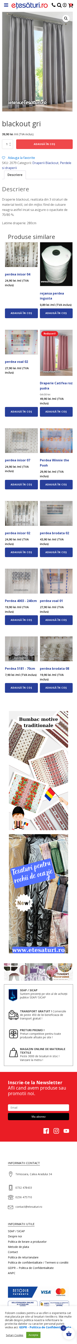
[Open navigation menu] (6, 5)
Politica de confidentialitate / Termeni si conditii (38, 1262)
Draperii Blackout (45, 163)
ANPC (11, 1273)
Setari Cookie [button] (14, 1335)
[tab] (15, 175)
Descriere (15, 175)
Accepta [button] (33, 1335)
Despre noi (15, 1236)
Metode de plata (18, 1247)
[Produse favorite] (59, 6)
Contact (13, 1252)
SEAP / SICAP (16, 1231)
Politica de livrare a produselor (27, 1242)
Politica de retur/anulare (23, 1257)
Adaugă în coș (44, 144)
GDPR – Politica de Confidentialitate (31, 1268)
